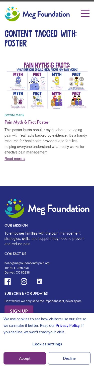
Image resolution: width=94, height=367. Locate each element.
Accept (25, 358)
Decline (69, 358)
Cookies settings (47, 344)
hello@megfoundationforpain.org (27, 263)
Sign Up (19, 311)
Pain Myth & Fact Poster (26, 122)
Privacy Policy (67, 325)
